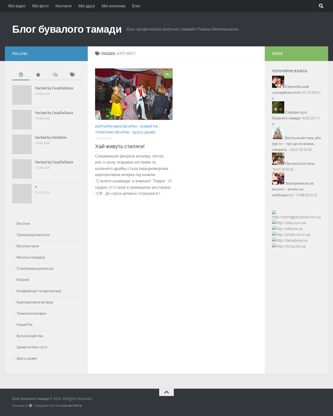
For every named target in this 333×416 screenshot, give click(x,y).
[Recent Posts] (20, 75)
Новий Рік (149, 127)
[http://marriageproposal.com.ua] (296, 217)
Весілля (23, 223)
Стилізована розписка (35, 268)
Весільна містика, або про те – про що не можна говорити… (296, 144)
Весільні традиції (31, 257)
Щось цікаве (144, 132)
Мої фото (40, 6)
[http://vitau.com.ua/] (289, 223)
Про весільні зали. (300, 163)
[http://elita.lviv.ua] (287, 229)
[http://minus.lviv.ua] (288, 246)
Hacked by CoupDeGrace (54, 88)
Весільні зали (28, 246)
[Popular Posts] (37, 75)
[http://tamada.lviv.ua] (289, 240)
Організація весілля (33, 235)
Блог (136, 6)
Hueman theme (71, 405)
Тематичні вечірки (112, 132)
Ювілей (23, 280)
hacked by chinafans (51, 137)
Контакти (64, 6)
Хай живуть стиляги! (120, 146)
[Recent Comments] (54, 75)
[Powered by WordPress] (30, 405)
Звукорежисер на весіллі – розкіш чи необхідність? (292, 189)
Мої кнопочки (113, 6)
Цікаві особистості (32, 347)
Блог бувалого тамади (67, 29)
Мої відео (16, 6)
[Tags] (71, 75)
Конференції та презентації (39, 291)
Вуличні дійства (30, 336)
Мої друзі (86, 6)
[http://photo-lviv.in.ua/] (291, 234)
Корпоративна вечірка (116, 127)
